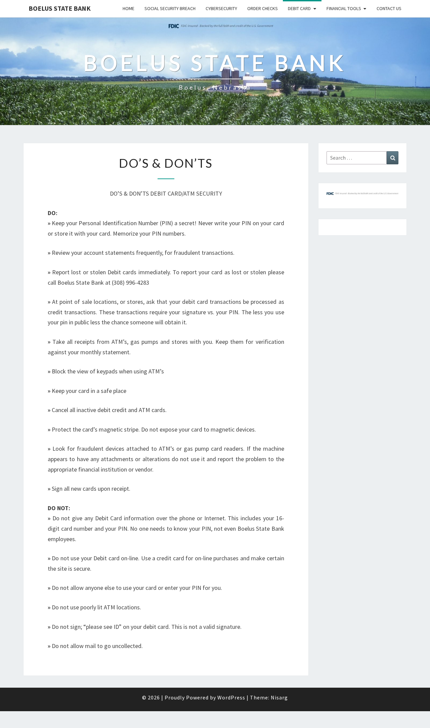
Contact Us (389, 8)
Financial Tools (344, 8)
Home (128, 8)
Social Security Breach (170, 8)
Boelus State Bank (60, 8)
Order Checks (262, 8)
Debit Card (299, 8)
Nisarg (279, 697)
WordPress (231, 697)
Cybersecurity (221, 8)
